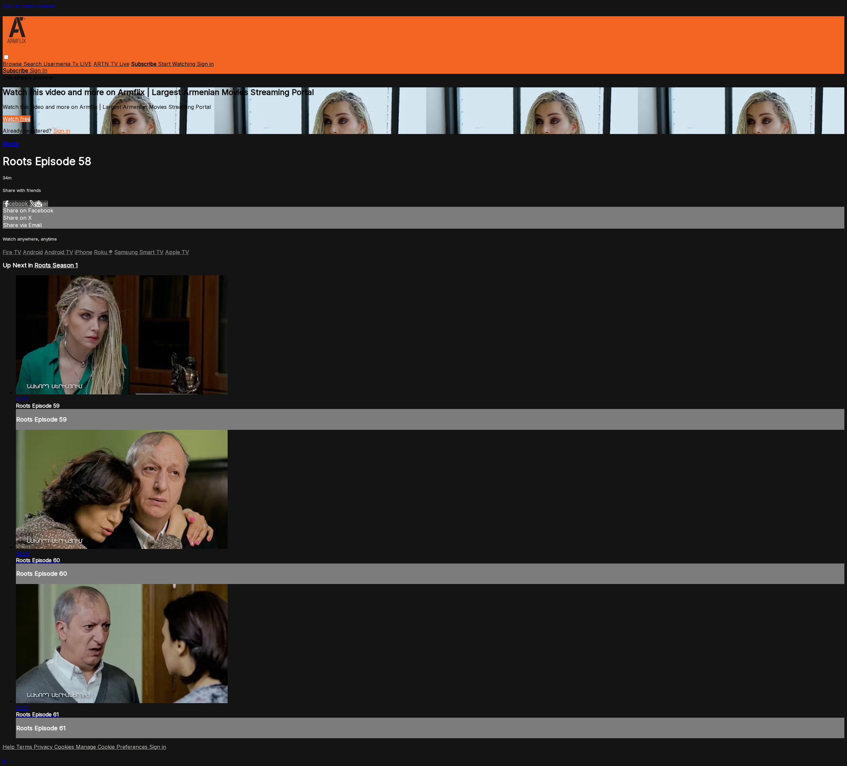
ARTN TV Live (111, 64)
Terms (25, 746)
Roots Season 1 (56, 265)
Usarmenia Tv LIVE (67, 64)
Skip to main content (29, 6)
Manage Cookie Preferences (112, 746)
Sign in (205, 64)
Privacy (44, 746)
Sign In (38, 70)
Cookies (65, 746)
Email (41, 203)
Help (9, 746)
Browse (13, 64)
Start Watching (177, 64)
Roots (11, 144)
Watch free (16, 118)
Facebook (16, 203)
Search (33, 64)
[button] (6, 57)
